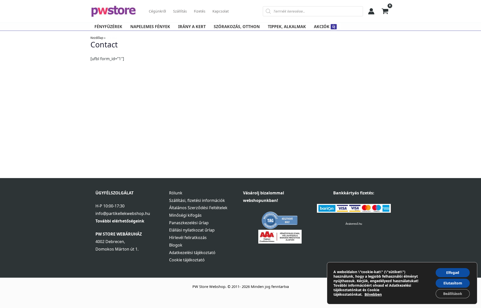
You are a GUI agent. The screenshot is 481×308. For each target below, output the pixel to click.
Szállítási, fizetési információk (197, 200)
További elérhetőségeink (119, 221)
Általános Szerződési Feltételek (198, 207)
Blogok (175, 245)
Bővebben (373, 294)
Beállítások (452, 293)
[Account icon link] (371, 11)
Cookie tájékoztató (187, 260)
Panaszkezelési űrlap (189, 222)
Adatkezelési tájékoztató (192, 252)
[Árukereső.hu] (280, 220)
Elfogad (452, 272)
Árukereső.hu (353, 223)
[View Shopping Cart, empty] (385, 11)
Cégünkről (157, 11)
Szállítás (180, 11)
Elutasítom (452, 283)
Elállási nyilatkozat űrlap (192, 230)
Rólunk (175, 193)
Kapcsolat (220, 11)
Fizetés (199, 11)
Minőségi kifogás (185, 215)
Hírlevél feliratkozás (188, 237)
